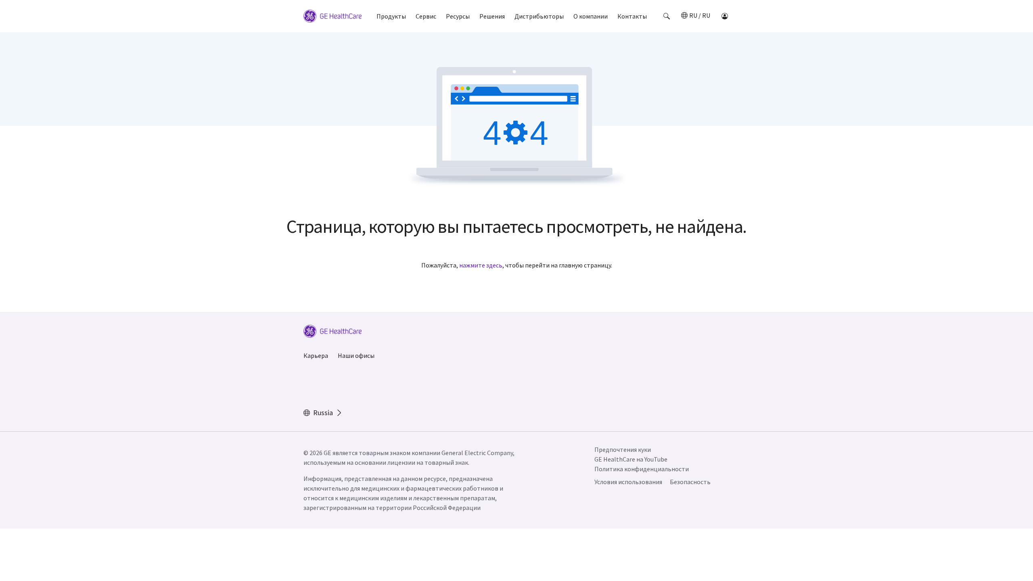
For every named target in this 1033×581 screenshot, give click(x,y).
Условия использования (628, 482)
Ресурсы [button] (458, 16)
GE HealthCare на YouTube (630, 459)
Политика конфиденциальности (641, 469)
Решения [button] (492, 16)
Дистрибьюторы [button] (539, 16)
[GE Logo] (332, 17)
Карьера (315, 355)
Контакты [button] (632, 16)
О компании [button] (590, 16)
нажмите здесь (480, 265)
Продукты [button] (391, 16)
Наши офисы (356, 355)
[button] (666, 16)
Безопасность (690, 482)
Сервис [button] (426, 16)
